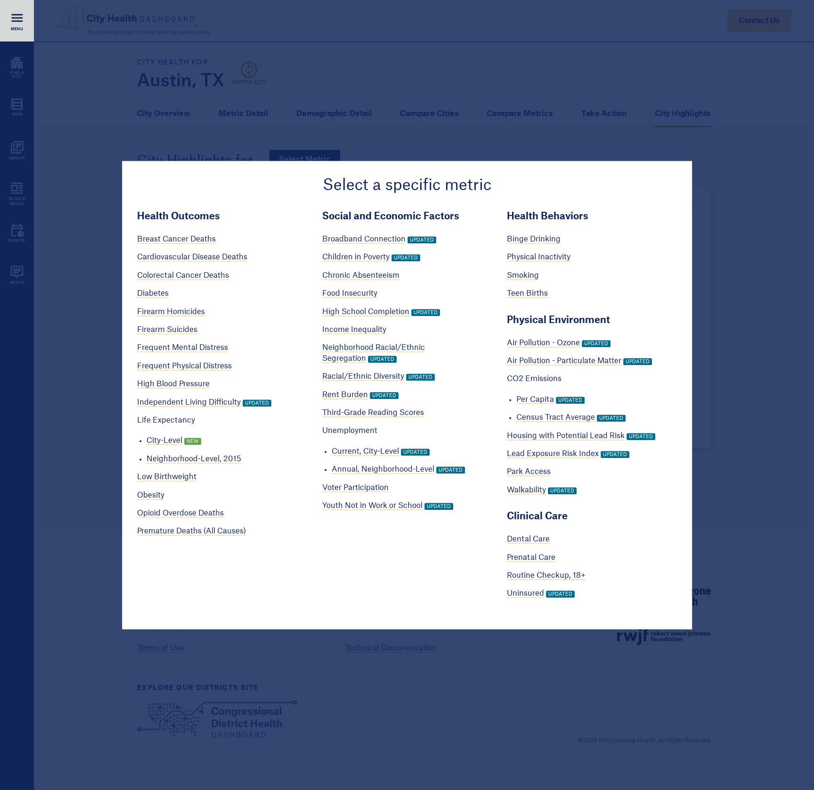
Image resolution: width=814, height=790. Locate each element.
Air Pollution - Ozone (543, 343)
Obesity (150, 495)
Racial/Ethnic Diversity (363, 377)
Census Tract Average (555, 418)
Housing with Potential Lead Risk (566, 436)
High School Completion (365, 312)
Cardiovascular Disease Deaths (192, 257)
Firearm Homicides (171, 312)
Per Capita (535, 399)
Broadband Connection (364, 239)
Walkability (526, 490)
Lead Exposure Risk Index (553, 453)
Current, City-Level (365, 451)
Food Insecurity (349, 294)
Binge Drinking (534, 239)
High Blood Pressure (173, 384)
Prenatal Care (531, 557)
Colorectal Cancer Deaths (183, 275)
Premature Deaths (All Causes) (191, 531)
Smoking (523, 275)
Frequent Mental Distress (182, 348)
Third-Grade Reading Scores (373, 412)
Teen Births (527, 294)
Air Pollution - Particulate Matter (564, 361)
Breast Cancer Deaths (176, 239)
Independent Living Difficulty (189, 402)
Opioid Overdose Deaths (180, 513)
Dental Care (528, 539)
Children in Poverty (356, 257)
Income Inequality (354, 329)
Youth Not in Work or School (372, 505)
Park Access (529, 472)
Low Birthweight (166, 477)
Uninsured (525, 594)
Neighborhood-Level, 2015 (194, 459)
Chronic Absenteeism (360, 275)
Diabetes (153, 294)
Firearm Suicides (167, 329)
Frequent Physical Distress (184, 366)
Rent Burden (345, 395)
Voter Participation (355, 487)
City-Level (164, 441)
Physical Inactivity (538, 257)
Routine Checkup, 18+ (546, 575)
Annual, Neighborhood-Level (383, 470)
